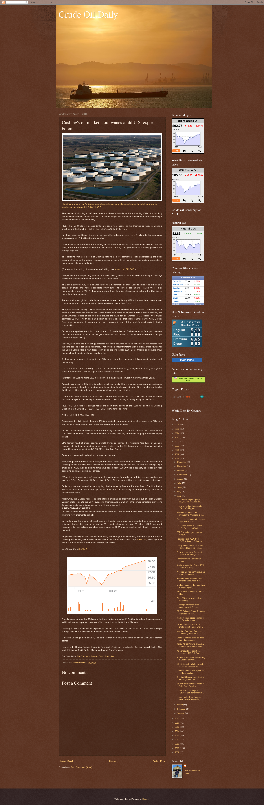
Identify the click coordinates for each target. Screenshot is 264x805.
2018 (177, 458)
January (181, 713)
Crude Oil (177, 281)
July (179, 483)
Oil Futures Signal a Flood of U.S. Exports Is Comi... (189, 527)
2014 (177, 731)
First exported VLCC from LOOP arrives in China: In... (190, 540)
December (182, 462)
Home (112, 761)
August (180, 479)
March (180, 705)
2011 (177, 744)
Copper (176, 301)
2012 (177, 740)
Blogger (145, 799)
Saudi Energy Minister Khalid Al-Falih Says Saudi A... (191, 685)
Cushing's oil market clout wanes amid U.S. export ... (190, 606)
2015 (177, 727)
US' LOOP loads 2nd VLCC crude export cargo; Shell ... (190, 625)
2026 (177, 425)
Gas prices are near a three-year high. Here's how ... (191, 520)
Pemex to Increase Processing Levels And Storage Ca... (190, 553)
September (182, 475)
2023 (177, 437)
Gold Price (187, 360)
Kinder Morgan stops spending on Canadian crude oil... (190, 619)
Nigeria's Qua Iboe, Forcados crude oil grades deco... (189, 632)
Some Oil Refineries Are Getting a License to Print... (191, 658)
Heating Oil (177, 291)
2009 (177, 752)
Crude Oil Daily (88, 14)
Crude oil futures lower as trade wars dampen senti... (190, 639)
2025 (177, 429)
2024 (177, 433)
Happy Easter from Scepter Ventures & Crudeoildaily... (189, 698)
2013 (177, 735)
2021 (177, 446)
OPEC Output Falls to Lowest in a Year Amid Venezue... (191, 665)
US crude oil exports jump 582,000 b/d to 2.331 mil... (189, 500)
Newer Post (66, 761)
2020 (177, 450)
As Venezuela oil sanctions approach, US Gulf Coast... (190, 652)
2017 (177, 718)
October (181, 470)
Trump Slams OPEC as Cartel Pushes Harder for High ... (190, 546)
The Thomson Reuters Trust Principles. (96, 656)
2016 (177, 723)
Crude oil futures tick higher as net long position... (190, 671)
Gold (175, 295)
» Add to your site (198, 304)
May (179, 492)
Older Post (159, 761)
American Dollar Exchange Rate (189, 379)
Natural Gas (178, 285)
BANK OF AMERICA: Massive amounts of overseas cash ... (191, 645)
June (179, 487)
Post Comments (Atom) (81, 767)
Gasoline (176, 288)
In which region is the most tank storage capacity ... (191, 586)
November (182, 466)
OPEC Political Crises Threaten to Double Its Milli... (191, 612)
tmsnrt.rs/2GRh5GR (124, 269)
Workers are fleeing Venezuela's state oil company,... (191, 573)
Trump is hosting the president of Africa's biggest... (190, 507)
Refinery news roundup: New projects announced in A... (189, 579)
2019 (177, 454)
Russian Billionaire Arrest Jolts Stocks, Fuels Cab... (190, 678)
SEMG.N (141, 540)
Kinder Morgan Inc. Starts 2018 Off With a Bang (190, 566)
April (179, 496)
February (181, 709)
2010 (177, 748)
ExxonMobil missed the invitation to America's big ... (190, 513)
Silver (175, 298)
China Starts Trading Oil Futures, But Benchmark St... (191, 691)
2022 (177, 442)
